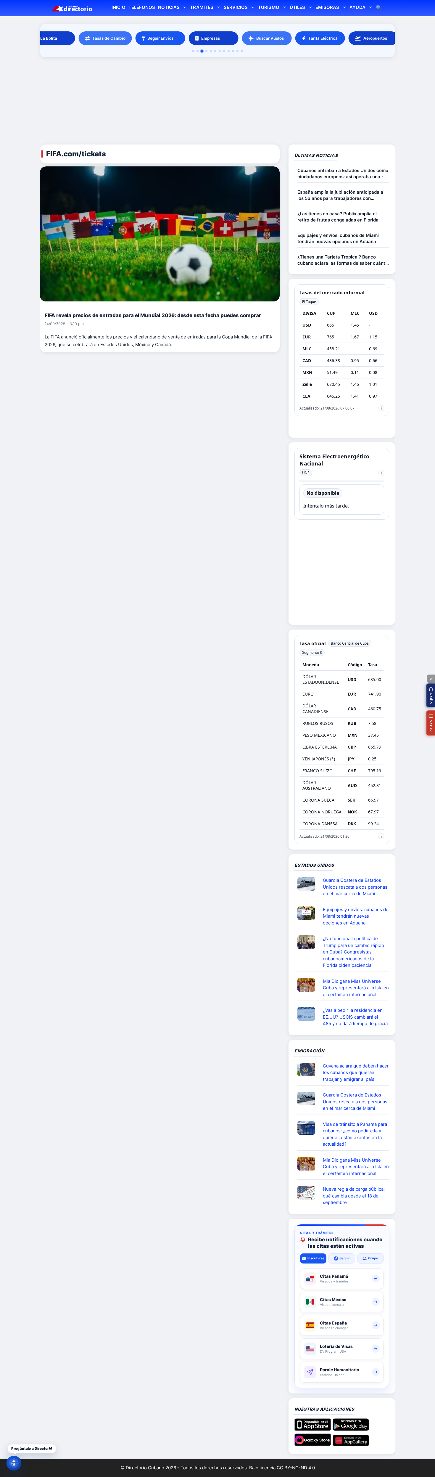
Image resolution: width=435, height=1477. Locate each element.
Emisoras (327, 7)
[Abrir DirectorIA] (14, 1463)
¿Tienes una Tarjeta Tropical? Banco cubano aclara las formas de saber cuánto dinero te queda (342, 260)
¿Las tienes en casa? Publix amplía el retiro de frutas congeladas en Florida (337, 217)
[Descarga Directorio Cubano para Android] (351, 1428)
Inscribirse (316, 1258)
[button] (430, 695)
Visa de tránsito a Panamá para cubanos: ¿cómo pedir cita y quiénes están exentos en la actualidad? (355, 1134)
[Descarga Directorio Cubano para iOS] (312, 1428)
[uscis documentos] (308, 1014)
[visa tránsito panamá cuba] (308, 1128)
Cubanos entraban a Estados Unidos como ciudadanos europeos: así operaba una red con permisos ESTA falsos (343, 174)
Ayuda (357, 7)
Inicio (118, 7)
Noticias (169, 7)
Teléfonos (141, 7)
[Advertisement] (217, 102)
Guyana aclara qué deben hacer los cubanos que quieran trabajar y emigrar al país (356, 1072)
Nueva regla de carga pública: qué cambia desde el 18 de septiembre (354, 1195)
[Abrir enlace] (308, 884)
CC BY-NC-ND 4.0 (296, 1467)
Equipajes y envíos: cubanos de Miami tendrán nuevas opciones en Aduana (338, 238)
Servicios (236, 7)
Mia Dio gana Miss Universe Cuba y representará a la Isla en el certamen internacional (356, 987)
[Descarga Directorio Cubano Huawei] (351, 1443)
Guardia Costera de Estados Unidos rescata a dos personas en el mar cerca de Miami (355, 886)
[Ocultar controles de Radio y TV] (431, 679)
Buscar (378, 8)
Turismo (268, 7)
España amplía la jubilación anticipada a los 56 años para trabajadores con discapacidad (340, 195)
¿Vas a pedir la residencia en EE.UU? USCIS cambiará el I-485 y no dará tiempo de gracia (355, 1016)
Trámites (201, 7)
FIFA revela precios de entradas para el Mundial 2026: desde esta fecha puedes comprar (153, 315)
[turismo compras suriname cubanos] (308, 1069)
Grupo (373, 1258)
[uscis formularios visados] (308, 1193)
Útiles (297, 7)
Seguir (344, 1258)
